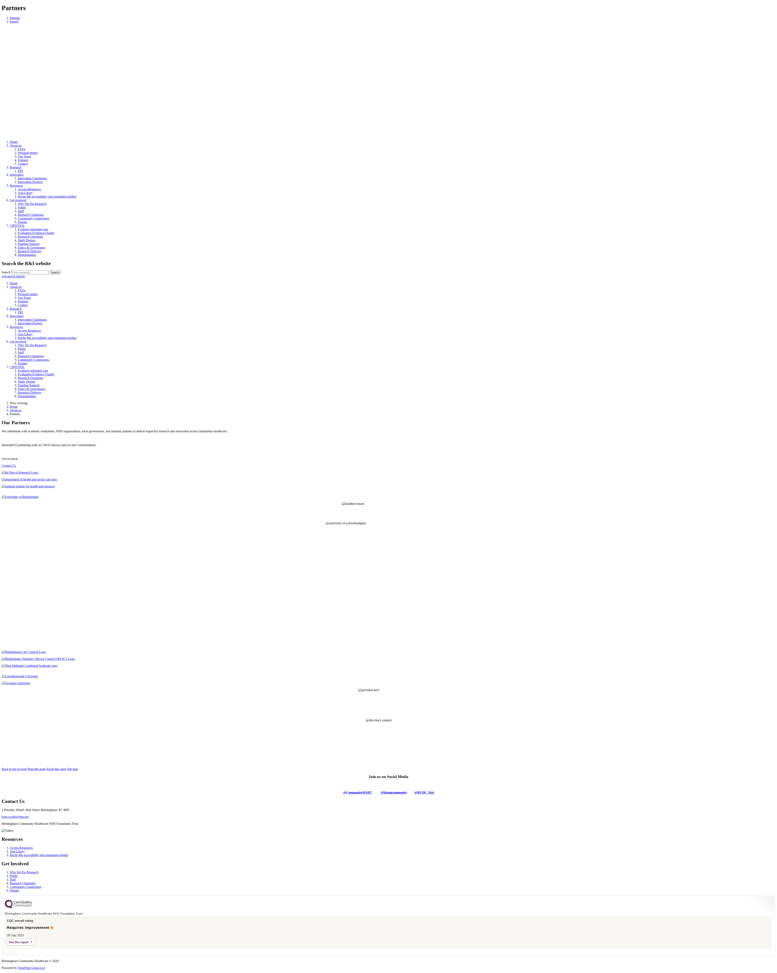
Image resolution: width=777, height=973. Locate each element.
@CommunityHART (357, 792)
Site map (72, 769)
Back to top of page (14, 769)
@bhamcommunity (394, 792)
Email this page (56, 769)
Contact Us (9, 465)
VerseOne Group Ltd (31, 968)
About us (15, 410)
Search (6, 272)
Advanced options (13, 276)
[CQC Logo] (18, 907)
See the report (19, 942)
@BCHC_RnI (424, 792)
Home (14, 406)
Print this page (37, 769)
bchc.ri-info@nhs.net (15, 816)
